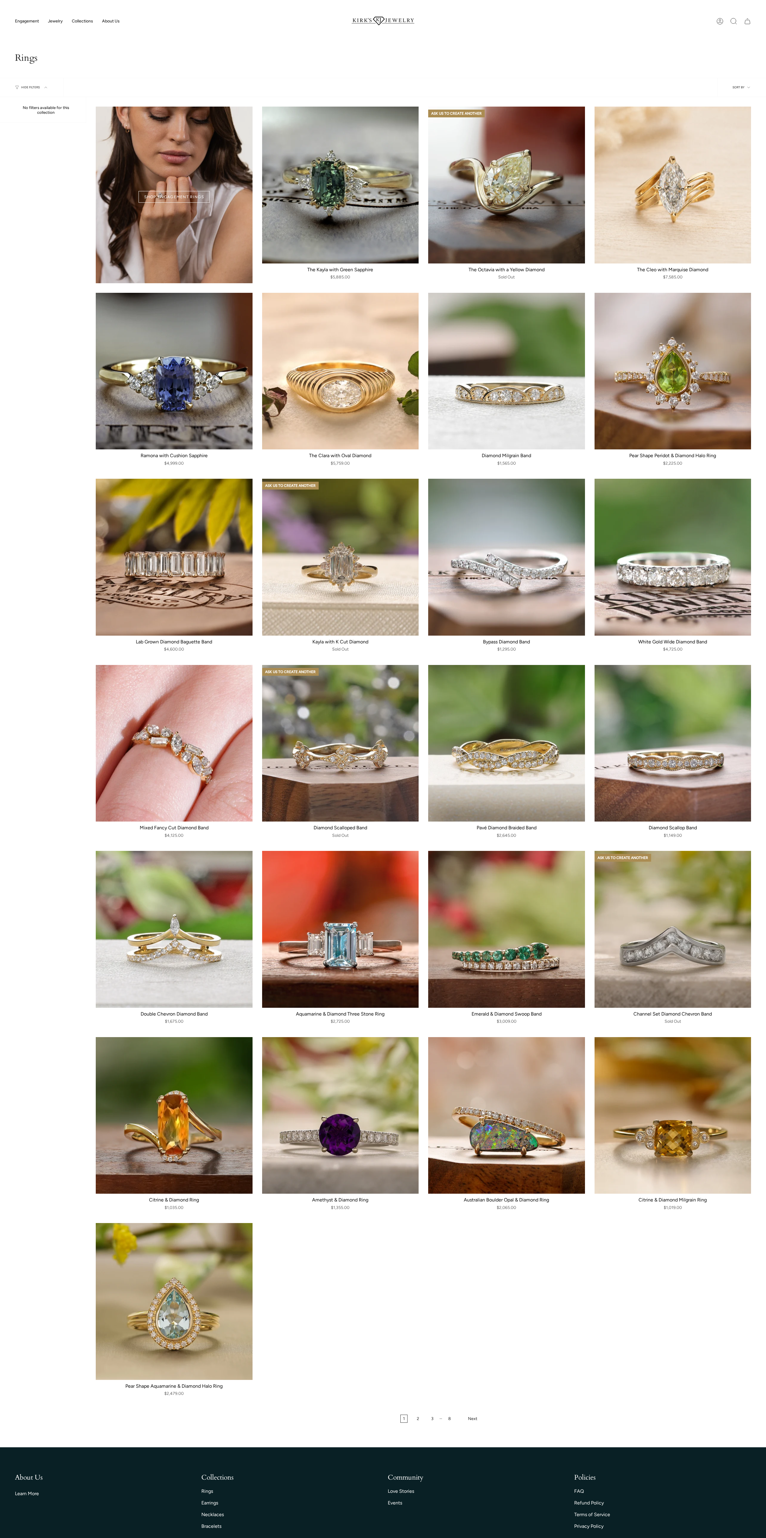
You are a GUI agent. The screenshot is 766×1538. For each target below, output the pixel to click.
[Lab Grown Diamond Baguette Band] (174, 557)
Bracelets (211, 1526)
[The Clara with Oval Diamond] (340, 371)
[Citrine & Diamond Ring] (174, 1115)
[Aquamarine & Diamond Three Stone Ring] (340, 929)
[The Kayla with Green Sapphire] (340, 185)
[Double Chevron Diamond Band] (174, 929)
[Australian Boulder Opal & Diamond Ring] (506, 1115)
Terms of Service (592, 1514)
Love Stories (401, 1491)
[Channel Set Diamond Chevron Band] (673, 929)
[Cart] (747, 21)
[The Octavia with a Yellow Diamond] (506, 185)
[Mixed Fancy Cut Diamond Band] (174, 743)
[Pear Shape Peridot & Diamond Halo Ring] (673, 371)
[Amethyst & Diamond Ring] (340, 1115)
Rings (207, 1491)
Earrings (209, 1503)
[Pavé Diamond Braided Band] (506, 743)
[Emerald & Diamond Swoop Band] (506, 929)
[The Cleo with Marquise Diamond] (673, 185)
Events (395, 1503)
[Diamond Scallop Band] (673, 743)
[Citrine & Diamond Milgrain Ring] (673, 1115)
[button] (26, 21)
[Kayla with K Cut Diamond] (340, 557)
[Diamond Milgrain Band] (506, 371)
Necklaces (212, 1514)
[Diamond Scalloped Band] (340, 743)
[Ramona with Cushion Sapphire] (174, 371)
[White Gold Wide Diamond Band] (673, 557)
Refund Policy (589, 1503)
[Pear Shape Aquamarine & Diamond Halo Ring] (174, 1301)
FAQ (579, 1491)
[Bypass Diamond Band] (506, 557)
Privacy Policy (589, 1526)
